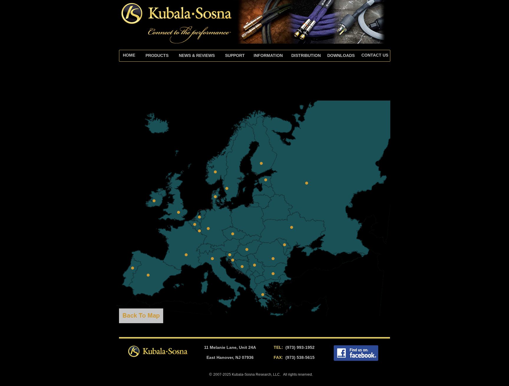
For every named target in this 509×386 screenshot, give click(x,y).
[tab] (235, 55)
